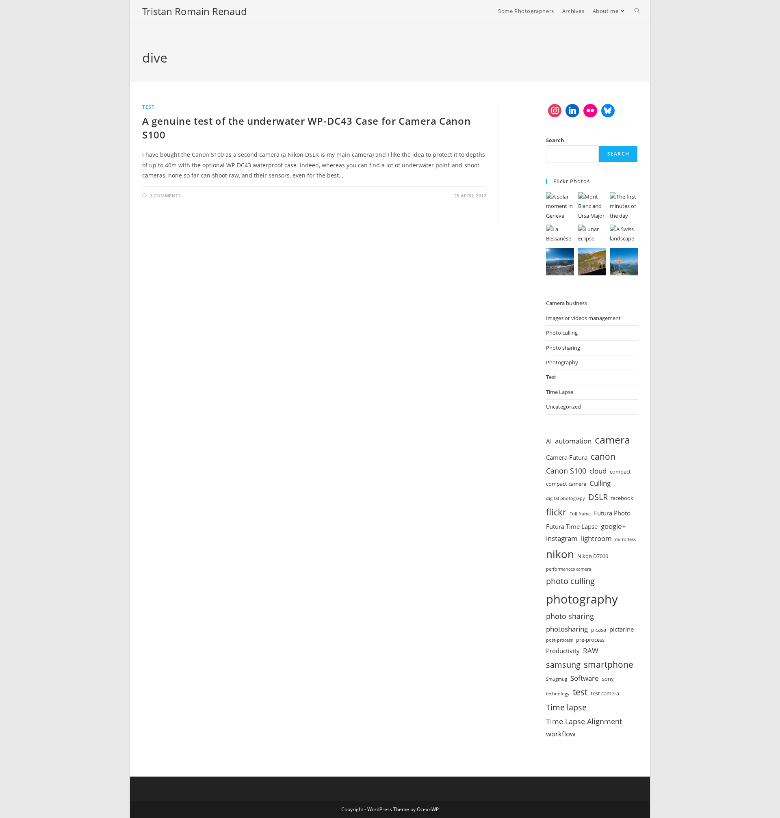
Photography (562, 362)
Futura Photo (612, 513)
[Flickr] (590, 111)
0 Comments (165, 196)
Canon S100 (566, 471)
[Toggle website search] (637, 11)
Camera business (566, 303)
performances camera (568, 569)
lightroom (596, 538)
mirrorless (625, 539)
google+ (613, 526)
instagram (562, 538)
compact (620, 471)
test (580, 692)
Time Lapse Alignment (584, 721)
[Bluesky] (608, 111)
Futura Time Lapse (572, 526)
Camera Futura (566, 457)
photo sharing (570, 616)
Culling (600, 483)
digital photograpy (565, 498)
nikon (560, 554)
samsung (563, 664)
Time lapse (566, 707)
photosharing (567, 629)
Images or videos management (583, 318)
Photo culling (562, 332)
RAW (590, 650)
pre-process (590, 639)
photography (582, 599)
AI (549, 441)
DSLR (598, 496)
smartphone (608, 664)
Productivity (563, 651)
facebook (622, 498)
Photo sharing (563, 347)
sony (608, 678)
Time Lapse (559, 392)
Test (148, 107)
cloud (598, 471)
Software (584, 678)
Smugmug (556, 679)
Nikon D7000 (592, 556)
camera (612, 439)
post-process (559, 640)
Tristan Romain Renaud (194, 11)
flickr (556, 512)
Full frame (580, 514)
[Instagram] (555, 111)
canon (603, 456)
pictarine (621, 629)
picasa (598, 629)
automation (573, 441)
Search (555, 140)
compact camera (566, 483)
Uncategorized (563, 406)
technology (558, 694)
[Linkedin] (572, 111)
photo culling (570, 580)
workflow (560, 733)
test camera (605, 693)
